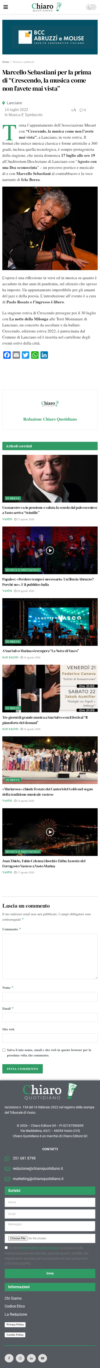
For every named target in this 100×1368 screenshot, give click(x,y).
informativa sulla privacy (39, 1248)
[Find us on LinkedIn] (31, 1358)
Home (5, 62)
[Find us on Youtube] (42, 1358)
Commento (11, 929)
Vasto (7, 519)
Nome (8, 987)
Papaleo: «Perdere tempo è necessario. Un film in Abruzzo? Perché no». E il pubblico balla (48, 582)
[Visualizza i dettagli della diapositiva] (50, 37)
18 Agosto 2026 (31, 657)
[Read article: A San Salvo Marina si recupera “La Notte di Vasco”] (50, 622)
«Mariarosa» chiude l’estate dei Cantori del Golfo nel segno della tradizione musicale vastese (47, 791)
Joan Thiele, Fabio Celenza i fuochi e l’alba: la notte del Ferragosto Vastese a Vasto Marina (43, 863)
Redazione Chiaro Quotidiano (50, 419)
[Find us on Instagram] (20, 1358)
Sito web (8, 1029)
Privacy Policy (15, 1324)
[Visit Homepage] (47, 7)
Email (8, 1008)
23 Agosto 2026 (25, 519)
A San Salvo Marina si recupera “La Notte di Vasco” (40, 650)
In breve (13, 498)
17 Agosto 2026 (25, 872)
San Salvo (10, 657)
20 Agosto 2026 (25, 591)
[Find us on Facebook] (9, 1358)
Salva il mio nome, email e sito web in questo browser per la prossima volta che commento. (49, 1052)
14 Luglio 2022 (16, 110)
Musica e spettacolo (23, 62)
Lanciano (14, 103)
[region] (50, 37)
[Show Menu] (5, 7)
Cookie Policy (15, 1334)
